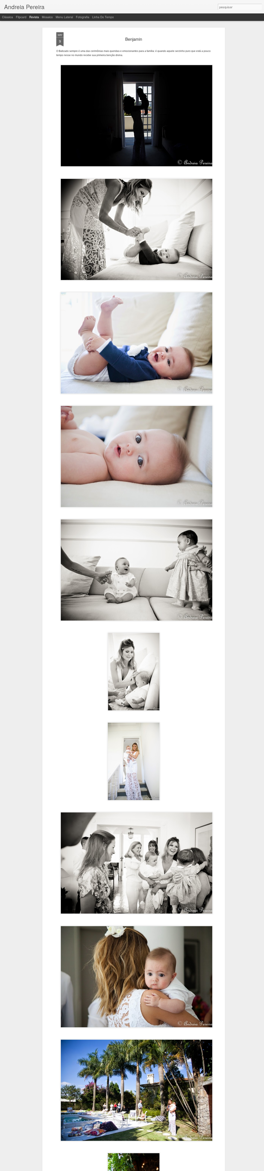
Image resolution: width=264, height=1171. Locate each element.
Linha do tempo (103, 17)
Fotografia (82, 17)
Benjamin (133, 39)
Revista (34, 17)
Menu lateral (64, 17)
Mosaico (47, 17)
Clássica (7, 17)
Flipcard (21, 17)
